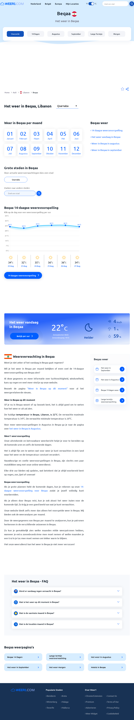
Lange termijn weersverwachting (57, 657)
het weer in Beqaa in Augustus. (25, 428)
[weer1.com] (12, 3)
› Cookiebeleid (112, 713)
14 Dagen (36, 34)
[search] (131, 3)
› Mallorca (65, 707)
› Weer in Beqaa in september (106, 150)
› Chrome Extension (93, 696)
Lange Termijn (96, 34)
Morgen (116, 34)
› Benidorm (51, 696)
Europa (58, 3)
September (76, 34)
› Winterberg (51, 701)
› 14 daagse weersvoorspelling (106, 130)
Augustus (56, 34)
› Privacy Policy (112, 707)
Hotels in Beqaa (98, 667)
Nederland (36, 3)
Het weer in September (18, 667)
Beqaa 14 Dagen (15, 657)
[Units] (91, 3)
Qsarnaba (16, 179)
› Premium (89, 701)
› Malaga (64, 701)
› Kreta (64, 696)
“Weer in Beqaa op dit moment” (47, 388)
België (48, 3)
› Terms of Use (112, 701)
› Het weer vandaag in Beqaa (105, 136)
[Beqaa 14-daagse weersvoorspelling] (44, 235)
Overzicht (15, 34)
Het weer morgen (57, 667)
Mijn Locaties (72, 3)
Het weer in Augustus (101, 657)
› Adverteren (90, 707)
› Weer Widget (91, 713)
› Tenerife (50, 707)
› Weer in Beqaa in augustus (104, 143)
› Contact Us (111, 696)
